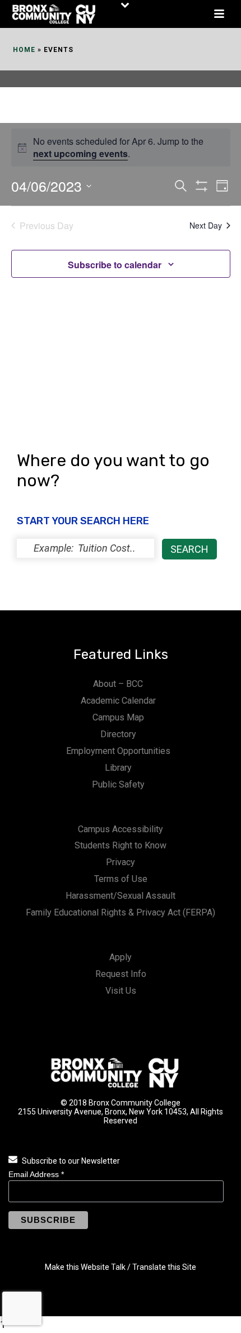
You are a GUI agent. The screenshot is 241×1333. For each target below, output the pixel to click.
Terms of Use (120, 879)
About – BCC (118, 684)
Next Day (205, 225)
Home (24, 50)
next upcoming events (80, 153)
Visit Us (120, 990)
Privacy (120, 862)
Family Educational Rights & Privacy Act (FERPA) (120, 912)
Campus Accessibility (120, 829)
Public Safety (118, 784)
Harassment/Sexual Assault (120, 895)
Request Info (120, 974)
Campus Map (118, 717)
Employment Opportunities (118, 751)
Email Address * (36, 1174)
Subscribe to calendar (114, 264)
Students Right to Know (120, 845)
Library (118, 767)
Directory (118, 734)
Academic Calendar (118, 700)
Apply (120, 957)
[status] (85, 548)
